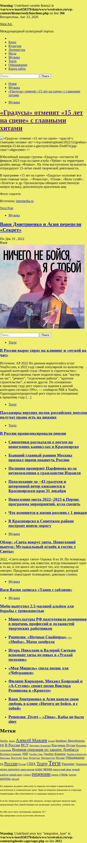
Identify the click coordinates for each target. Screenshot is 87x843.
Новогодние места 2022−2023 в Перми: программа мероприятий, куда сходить (44, 501)
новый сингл (15, 774)
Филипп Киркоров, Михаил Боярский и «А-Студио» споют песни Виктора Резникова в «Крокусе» (45, 686)
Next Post (6, 208)
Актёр (12, 741)
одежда (27, 774)
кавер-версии (27, 769)
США (31, 764)
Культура (14, 46)
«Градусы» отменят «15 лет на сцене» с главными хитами (41, 120)
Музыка (14, 57)
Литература (16, 49)
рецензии (41, 774)
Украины (81, 764)
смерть (54, 774)
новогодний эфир (62, 769)
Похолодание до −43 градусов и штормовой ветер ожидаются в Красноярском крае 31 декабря (37, 486)
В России (12, 745)
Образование (17, 65)
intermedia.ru (25, 201)
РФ (1, 764)
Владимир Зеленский (40, 745)
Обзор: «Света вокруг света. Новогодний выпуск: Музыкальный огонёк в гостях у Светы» (38, 546)
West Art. (6, 24)
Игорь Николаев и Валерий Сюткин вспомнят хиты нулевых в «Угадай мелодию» (42, 655)
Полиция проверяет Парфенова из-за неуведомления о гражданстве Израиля (44, 470)
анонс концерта (10, 769)
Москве (60, 757)
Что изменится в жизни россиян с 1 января (47, 512)
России (11, 763)
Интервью (5, 758)
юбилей (15, 779)
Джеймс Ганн (36, 754)
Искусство (16, 758)
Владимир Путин (63, 745)
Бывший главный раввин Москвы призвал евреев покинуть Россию (40, 457)
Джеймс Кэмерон (55, 754)
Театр (12, 61)
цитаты (5, 778)
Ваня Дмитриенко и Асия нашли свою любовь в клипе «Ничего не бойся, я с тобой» (43, 703)
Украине (68, 764)
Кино (12, 42)
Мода (12, 53)
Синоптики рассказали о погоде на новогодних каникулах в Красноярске (43, 444)
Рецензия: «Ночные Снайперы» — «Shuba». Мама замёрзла (40, 639)
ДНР (25, 754)
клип (38, 769)
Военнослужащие (10, 754)
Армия (51, 741)
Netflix (4, 740)
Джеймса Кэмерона (76, 754)
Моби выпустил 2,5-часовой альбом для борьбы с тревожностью (37, 608)
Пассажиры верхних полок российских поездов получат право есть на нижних (43, 414)
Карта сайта (17, 68)
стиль (63, 774)
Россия (22, 764)
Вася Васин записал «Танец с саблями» (36, 589)
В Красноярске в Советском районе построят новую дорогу (41, 523)
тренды (72, 774)
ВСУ (25, 745)
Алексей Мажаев (31, 740)
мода (47, 769)
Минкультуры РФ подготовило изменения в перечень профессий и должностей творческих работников (47, 624)
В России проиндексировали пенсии (33, 433)
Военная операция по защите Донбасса (45, 749)
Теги (54, 763)
